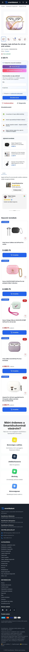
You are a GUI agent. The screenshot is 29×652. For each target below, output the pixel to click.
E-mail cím (5, 87)
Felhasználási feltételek (6, 591)
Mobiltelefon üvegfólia (6, 547)
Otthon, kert (4, 575)
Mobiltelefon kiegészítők (11, 6)
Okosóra (3, 567)
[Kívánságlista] (23, 2)
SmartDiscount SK (5, 603)
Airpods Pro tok (22, 6)
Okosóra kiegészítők (6, 551)
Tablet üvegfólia (5, 557)
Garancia (3, 599)
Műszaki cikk (4, 565)
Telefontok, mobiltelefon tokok (8, 545)
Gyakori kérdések (5, 597)
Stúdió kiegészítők (5, 571)
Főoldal (3, 6)
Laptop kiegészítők (5, 553)
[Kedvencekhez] (25, 238)
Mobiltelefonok (4, 569)
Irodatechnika (4, 563)
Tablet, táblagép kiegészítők (7, 559)
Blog (2, 595)
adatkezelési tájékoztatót (16, 93)
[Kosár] (26, 2)
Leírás (3, 173)
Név (3, 82)
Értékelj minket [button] (17, 190)
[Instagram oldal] (6, 610)
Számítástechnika (5, 561)
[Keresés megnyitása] (20, 2)
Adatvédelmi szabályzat (6, 589)
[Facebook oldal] (2, 610)
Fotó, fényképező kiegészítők (8, 573)
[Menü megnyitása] (2, 2)
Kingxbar (7, 51)
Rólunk (2, 582)
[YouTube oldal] (14, 610)
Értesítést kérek (14, 97)
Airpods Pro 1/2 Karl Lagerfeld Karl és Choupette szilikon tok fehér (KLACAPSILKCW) (13, 399)
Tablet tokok (4, 555)
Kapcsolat (3, 593)
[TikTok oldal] (10, 610)
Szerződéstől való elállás (7, 601)
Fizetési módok (4, 587)
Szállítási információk (6, 585)
